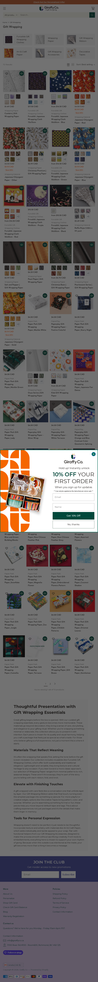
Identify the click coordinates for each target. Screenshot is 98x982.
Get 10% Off (73, 515)
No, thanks (74, 524)
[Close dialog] (94, 454)
